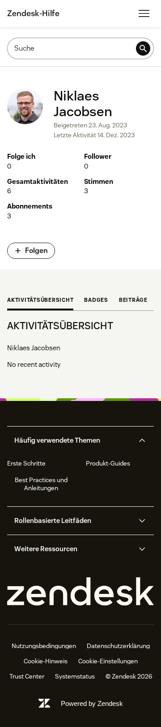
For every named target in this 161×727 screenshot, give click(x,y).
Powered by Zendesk (92, 703)
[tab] (40, 301)
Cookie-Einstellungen (108, 661)
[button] (73, 440)
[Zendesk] (80, 591)
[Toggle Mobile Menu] (144, 13)
